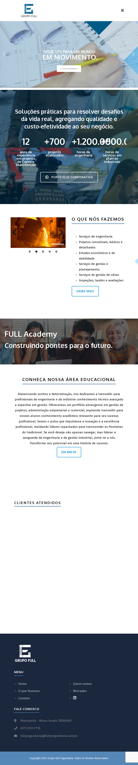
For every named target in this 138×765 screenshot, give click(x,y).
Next (60, 232)
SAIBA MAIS (85, 291)
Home (22, 684)
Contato (24, 698)
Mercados (80, 691)
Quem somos (82, 684)
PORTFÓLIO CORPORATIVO (72, 177)
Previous (16, 232)
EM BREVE (69, 452)
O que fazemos (29, 691)
